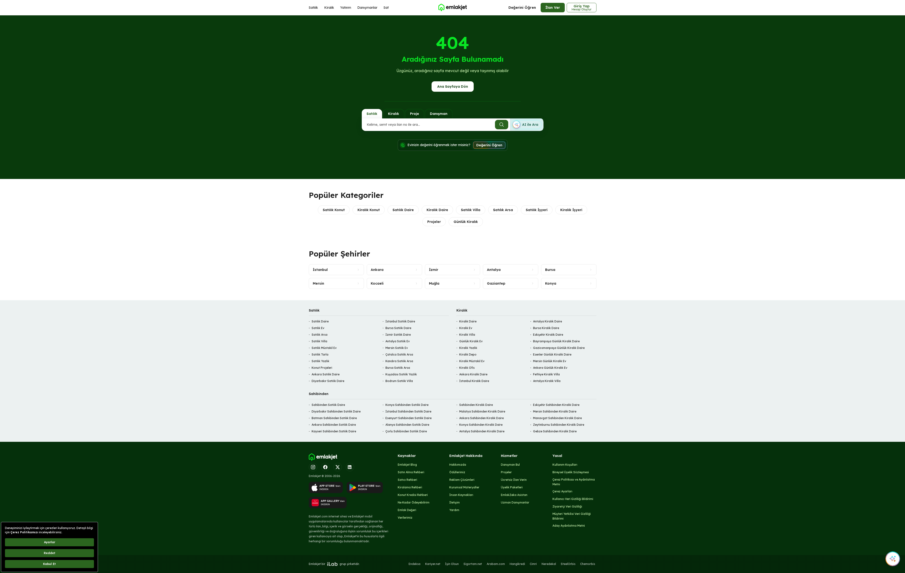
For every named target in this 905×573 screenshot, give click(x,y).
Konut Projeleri (322, 367)
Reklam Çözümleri (461, 480)
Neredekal (549, 564)
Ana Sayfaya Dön (452, 86)
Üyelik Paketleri (512, 487)
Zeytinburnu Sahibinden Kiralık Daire (558, 424)
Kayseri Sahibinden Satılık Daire (334, 431)
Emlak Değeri (407, 510)
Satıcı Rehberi (407, 480)
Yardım (454, 510)
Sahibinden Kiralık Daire (476, 405)
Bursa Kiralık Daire (546, 328)
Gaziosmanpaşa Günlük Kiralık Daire (559, 348)
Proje (414, 114)
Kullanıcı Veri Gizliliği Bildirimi (572, 499)
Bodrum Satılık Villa (399, 381)
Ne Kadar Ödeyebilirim (413, 502)
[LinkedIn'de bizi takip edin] (350, 467)
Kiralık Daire (437, 210)
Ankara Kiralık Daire (473, 374)
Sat (386, 7)
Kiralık (329, 7)
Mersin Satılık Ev (396, 348)
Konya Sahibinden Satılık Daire (406, 405)
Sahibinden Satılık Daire (328, 405)
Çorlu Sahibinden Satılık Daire (406, 431)
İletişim (454, 502)
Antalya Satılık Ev (397, 341)
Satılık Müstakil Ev (324, 348)
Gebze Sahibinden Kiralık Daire (555, 431)
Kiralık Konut (369, 210)
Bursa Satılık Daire (398, 328)
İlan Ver (552, 7)
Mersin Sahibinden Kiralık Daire (554, 411)
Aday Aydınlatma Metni (568, 525)
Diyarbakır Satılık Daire (328, 381)
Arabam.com (496, 564)
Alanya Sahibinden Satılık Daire (407, 424)
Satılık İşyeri (536, 210)
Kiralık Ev (465, 328)
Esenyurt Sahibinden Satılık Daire (408, 418)
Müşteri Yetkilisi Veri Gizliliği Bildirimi (571, 516)
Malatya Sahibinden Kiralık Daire (482, 411)
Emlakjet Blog (407, 464)
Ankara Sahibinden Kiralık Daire (481, 418)
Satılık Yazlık (320, 361)
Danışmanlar (367, 7)
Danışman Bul (510, 464)
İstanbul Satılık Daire (400, 321)
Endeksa (414, 564)
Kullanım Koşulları (564, 464)
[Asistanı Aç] (892, 558)
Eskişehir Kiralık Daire (548, 334)
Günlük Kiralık (466, 222)
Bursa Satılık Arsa (397, 367)
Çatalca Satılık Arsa (399, 354)
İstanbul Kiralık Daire (474, 381)
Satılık (313, 7)
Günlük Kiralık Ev (471, 341)
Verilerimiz (405, 517)
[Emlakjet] (323, 457)
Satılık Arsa (503, 210)
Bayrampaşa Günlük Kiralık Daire (556, 341)
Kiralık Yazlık (468, 348)
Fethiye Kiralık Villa (546, 374)
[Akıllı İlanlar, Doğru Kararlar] (452, 7)
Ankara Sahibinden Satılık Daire (334, 424)
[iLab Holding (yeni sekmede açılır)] (332, 564)
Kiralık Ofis (467, 367)
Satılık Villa (470, 210)
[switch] (526, 124)
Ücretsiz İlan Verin (514, 480)
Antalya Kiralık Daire (547, 321)
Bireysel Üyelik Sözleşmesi (570, 472)
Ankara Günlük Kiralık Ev (550, 367)
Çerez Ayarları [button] (562, 491)
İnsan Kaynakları (461, 495)
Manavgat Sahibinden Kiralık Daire (557, 418)
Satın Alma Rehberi (411, 472)
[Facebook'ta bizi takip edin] (325, 467)
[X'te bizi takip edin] (337, 467)
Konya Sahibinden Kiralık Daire (481, 424)
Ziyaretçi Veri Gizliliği (567, 506)
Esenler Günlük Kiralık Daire (552, 354)
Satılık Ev (318, 328)
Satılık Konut (334, 210)
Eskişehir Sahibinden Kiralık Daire (556, 405)
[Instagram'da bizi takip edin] (313, 467)
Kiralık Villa (467, 334)
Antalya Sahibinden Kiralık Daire (481, 431)
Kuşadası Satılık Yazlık (401, 374)
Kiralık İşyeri (571, 210)
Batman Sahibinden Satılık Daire (334, 418)
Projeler (434, 222)
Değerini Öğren (522, 7)
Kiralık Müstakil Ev (472, 361)
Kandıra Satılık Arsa (399, 361)
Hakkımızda (457, 464)
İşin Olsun (452, 564)
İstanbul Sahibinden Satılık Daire (408, 411)
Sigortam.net (473, 564)
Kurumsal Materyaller (464, 487)
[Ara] (501, 124)
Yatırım (345, 7)
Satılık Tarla (320, 354)
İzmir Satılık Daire (398, 334)
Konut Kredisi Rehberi (413, 495)
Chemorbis (587, 564)
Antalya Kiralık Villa (547, 381)
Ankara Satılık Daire (326, 374)
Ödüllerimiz (457, 472)
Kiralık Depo (468, 354)
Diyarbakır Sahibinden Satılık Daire (336, 411)
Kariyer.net (432, 564)
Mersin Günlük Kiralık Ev (549, 361)
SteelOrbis (568, 564)
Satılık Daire (403, 210)
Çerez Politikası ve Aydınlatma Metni (573, 482)
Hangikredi (517, 564)
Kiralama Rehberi (410, 487)
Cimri (533, 564)
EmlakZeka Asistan (514, 495)
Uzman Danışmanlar (515, 502)
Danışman (438, 114)
